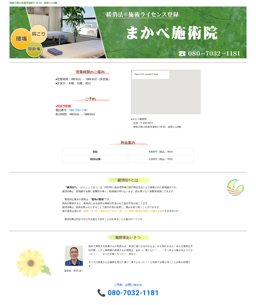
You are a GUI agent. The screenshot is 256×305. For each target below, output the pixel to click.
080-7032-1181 (78, 110)
